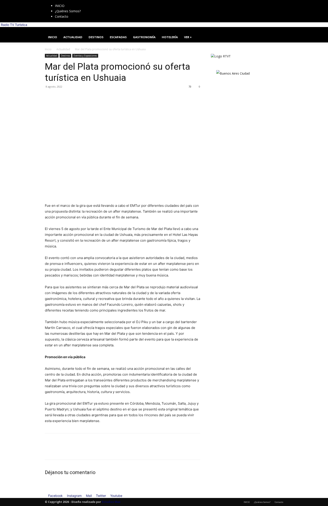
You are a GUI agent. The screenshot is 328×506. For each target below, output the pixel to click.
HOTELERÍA (170, 37)
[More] (90, 96)
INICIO (59, 6)
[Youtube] (106, 2)
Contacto (61, 16)
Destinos (65, 55)
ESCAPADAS (118, 37)
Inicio (48, 49)
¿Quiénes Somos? (68, 11)
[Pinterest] (69, 96)
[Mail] (100, 2)
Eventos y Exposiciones (85, 55)
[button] (277, 33)
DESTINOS (96, 37)
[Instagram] (96, 2)
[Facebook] (93, 2)
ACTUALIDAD (72, 37)
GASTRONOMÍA (144, 37)
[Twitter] (103, 2)
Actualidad (63, 49)
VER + (188, 37)
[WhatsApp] (80, 96)
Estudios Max (111, 502)
